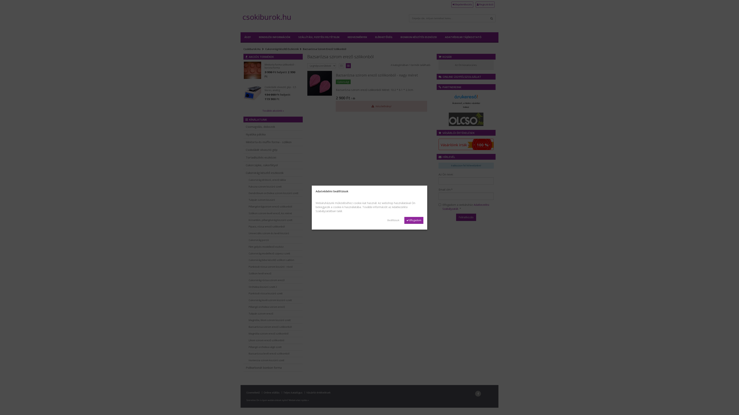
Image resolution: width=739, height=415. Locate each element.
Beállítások (393, 220)
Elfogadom (415, 220)
